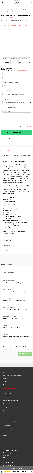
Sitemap (4, 413)
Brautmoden (5, 438)
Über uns (5, 384)
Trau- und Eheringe (7, 428)
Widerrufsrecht (6, 403)
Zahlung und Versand (8, 407)
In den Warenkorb (16, 132)
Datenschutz (5, 397)
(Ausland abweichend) (22, 70)
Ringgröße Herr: (7, 99)
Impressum (5, 381)
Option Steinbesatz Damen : (10, 82)
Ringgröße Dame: (7, 90)
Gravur (5, 250)
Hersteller (7, 240)
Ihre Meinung (24, 354)
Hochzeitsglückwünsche (8, 432)
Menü (2, 2)
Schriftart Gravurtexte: (9, 107)
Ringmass (6, 245)
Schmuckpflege (6, 425)
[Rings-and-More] (16, 2)
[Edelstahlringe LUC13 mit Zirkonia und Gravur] (16, 38)
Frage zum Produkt (8, 139)
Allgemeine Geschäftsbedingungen (11, 400)
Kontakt (4, 378)
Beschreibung (8, 150)
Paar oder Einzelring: (8, 74)
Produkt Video (6, 417)
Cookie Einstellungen (16, 468)
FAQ (4, 410)
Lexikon (5, 442)
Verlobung (5, 435)
